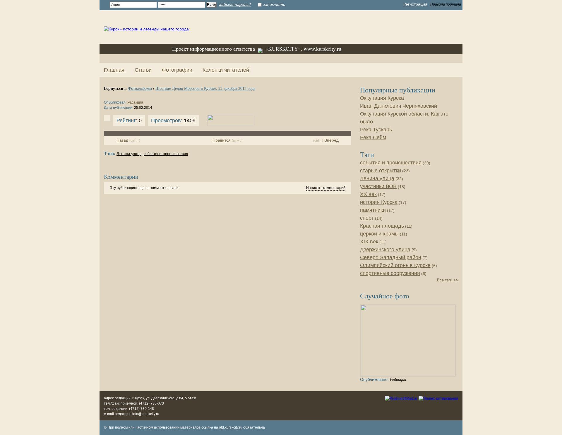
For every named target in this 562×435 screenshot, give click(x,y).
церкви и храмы (379, 234)
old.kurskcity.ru (230, 427)
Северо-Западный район (390, 257)
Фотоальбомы (140, 88)
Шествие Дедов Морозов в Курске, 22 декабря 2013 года (205, 88)
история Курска (378, 202)
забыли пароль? (235, 4)
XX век (368, 194)
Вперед (331, 140)
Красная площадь (382, 226)
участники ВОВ (378, 186)
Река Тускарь (376, 130)
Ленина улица (128, 154)
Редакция (135, 102)
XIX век (369, 242)
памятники (373, 210)
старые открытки (380, 170)
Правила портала (445, 4)
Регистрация (415, 4)
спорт (367, 218)
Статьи (143, 70)
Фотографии (177, 70)
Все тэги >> (447, 280)
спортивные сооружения (390, 273)
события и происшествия (166, 154)
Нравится (222, 140)
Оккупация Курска (382, 98)
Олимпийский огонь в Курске (395, 265)
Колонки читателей (226, 70)
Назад (122, 140)
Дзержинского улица (385, 249)
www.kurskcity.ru (322, 48)
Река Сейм (373, 137)
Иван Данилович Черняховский (398, 106)
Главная (114, 70)
